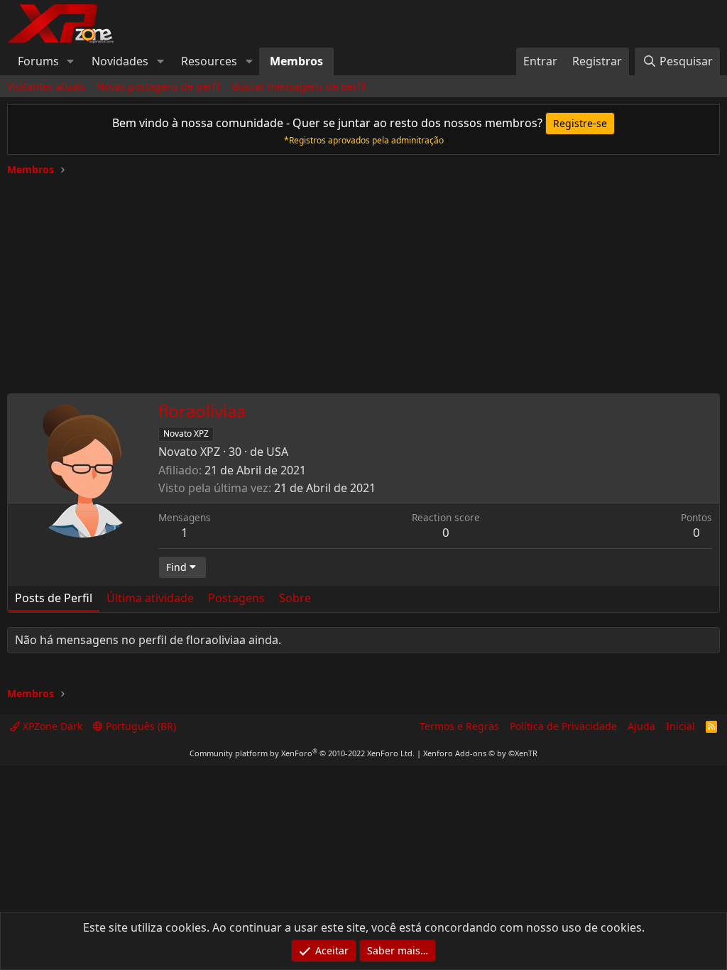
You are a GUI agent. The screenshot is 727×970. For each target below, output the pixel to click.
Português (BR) (139, 726)
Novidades (120, 61)
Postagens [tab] (236, 598)
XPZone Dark (51, 726)
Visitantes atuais (46, 86)
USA (277, 451)
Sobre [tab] (295, 598)
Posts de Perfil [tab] (53, 598)
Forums (38, 61)
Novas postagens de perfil (159, 86)
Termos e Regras (459, 726)
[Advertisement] (363, 279)
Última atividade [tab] (150, 598)
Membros (296, 61)
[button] (70, 61)
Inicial (680, 726)
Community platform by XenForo (302, 753)
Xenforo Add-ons (480, 753)
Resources (209, 61)
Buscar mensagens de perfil (299, 86)
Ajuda (641, 726)
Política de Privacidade (563, 726)
